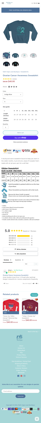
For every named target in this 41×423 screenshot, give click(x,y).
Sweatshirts (24, 72)
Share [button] (7, 283)
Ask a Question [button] (21, 254)
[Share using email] (16, 86)
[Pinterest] (21, 376)
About (21, 346)
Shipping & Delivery (21, 363)
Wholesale (21, 373)
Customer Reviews (21, 368)
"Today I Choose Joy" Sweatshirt (28, 317)
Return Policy (21, 366)
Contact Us (21, 348)
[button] (34, 283)
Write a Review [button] (21, 249)
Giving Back (21, 350)
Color (4, 91)
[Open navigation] (2, 3)
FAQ (21, 352)
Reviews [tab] (6, 260)
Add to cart (20, 133)
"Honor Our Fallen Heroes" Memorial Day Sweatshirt (10, 318)
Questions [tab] (18, 260)
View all (34, 295)
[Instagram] (24, 376)
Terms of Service (21, 357)
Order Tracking (21, 370)
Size (4, 98)
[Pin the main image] (14, 86)
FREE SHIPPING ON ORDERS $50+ (20, 10)
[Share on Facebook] (9, 86)
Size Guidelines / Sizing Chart (21, 361)
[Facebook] (18, 376)
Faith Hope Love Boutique (11, 72)
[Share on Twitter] (11, 86)
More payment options (20, 142)
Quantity (5, 124)
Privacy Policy (21, 355)
